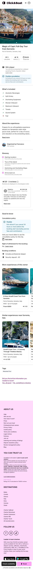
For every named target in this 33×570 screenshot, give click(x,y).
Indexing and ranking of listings (13, 440)
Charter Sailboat (8, 510)
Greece (6, 496)
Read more (6, 137)
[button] (16, 42)
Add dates (8, 239)
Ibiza (5, 501)
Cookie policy (8, 429)
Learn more (9, 246)
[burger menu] (26, 3)
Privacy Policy (8, 427)
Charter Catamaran (9, 514)
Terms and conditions (10, 432)
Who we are (7, 416)
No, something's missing (22, 383)
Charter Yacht (8, 519)
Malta (5, 492)
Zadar (5, 505)
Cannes (6, 503)
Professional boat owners (11, 425)
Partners (6, 436)
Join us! (6, 438)
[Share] (30, 11)
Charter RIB (7, 516)
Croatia (6, 494)
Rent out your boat (9, 423)
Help (5, 414)
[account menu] (29, 3)
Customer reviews (9, 476)
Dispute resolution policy (11, 442)
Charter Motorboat (9, 512)
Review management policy (12, 445)
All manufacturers (9, 521)
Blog (5, 447)
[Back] (2, 11)
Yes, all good (6, 383)
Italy (5, 498)
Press (5, 421)
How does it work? (9, 418)
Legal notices (8, 434)
